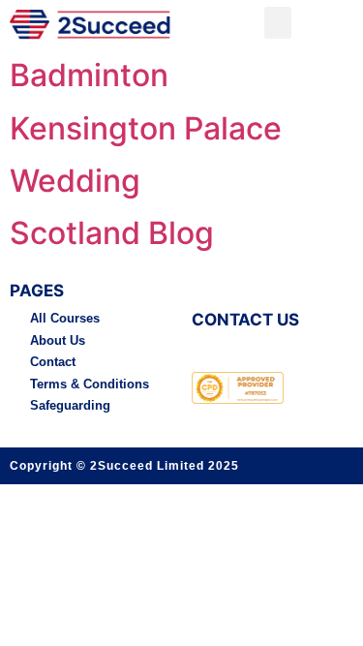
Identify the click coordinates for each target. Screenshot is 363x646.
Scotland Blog (112, 233)
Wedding (75, 181)
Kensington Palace (146, 128)
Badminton (89, 75)
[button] (277, 23)
